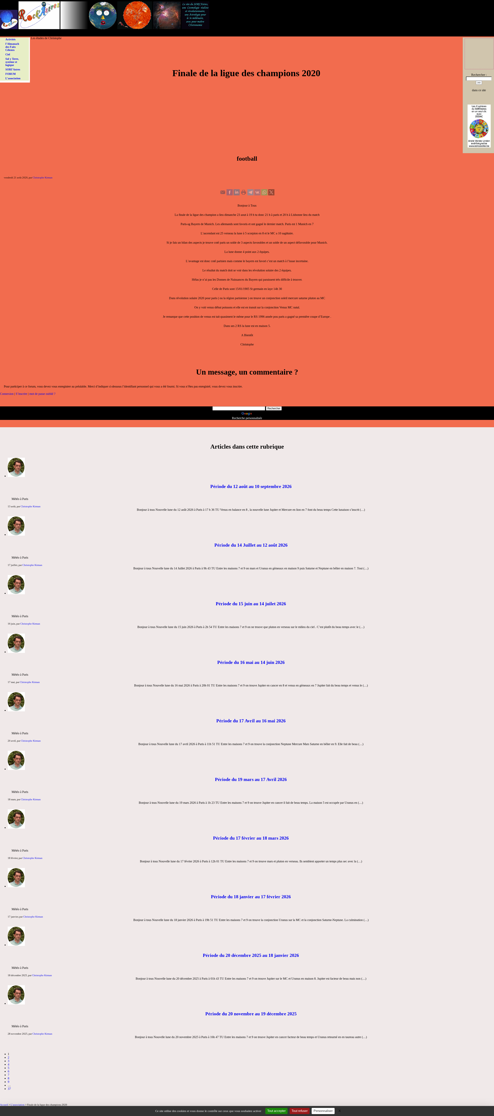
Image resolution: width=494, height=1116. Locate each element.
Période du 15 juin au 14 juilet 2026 (251, 603)
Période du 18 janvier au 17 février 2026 (251, 896)
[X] (271, 194)
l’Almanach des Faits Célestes (12, 46)
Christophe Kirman (42, 177)
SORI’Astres (12, 69)
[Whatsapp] (264, 194)
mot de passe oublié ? (42, 393)
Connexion (7, 393)
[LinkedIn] (236, 194)
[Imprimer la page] (243, 194)
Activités (10, 39)
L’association (12, 78)
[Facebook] (230, 194)
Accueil (4, 1104)
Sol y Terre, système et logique (12, 62)
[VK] (257, 194)
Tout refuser (300, 1111)
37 (9, 1088)
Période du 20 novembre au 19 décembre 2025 (251, 1013)
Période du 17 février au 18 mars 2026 (251, 838)
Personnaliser (323, 1111)
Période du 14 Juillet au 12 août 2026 (251, 545)
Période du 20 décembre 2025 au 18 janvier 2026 (251, 955)
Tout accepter (276, 1111)
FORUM (10, 74)
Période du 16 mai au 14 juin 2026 (251, 662)
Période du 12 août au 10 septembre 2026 (251, 486)
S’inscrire (21, 393)
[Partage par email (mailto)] (223, 194)
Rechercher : (479, 74)
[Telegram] (250, 194)
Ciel (7, 54)
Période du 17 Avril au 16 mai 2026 (251, 720)
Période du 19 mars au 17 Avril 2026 (251, 779)
